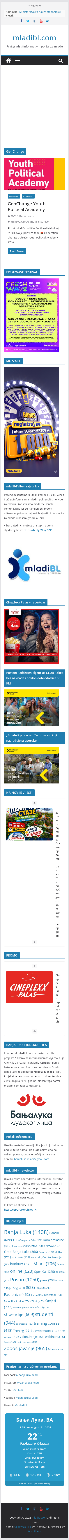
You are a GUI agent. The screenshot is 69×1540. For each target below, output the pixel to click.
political (38, 221)
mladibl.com (34, 37)
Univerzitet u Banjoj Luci (49, 1330)
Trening (22, 1330)
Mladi (44, 1263)
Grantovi (46, 1252)
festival (37, 1246)
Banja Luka (26, 1232)
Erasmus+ (20, 1246)
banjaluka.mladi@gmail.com (31, 1159)
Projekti (43, 1288)
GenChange (27, 221)
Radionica (17, 1294)
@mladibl (19, 1390)
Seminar (20, 1307)
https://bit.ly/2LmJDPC (38, 530)
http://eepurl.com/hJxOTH (20, 1209)
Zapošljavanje (25, 1348)
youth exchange (27, 1342)
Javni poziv (20, 1257)
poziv (48, 1280)
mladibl (30, 216)
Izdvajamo (28, 196)
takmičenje (24, 1323)
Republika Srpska (16, 1301)
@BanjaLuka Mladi (27, 1397)
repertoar (53, 1295)
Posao (24, 1279)
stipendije (19, 1314)
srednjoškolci (38, 1307)
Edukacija (13, 196)
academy (15, 221)
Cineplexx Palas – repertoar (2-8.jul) (58, 998)
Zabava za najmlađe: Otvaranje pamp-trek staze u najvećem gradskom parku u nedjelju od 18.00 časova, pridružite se (58, 893)
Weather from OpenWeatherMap (34, 1483)
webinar (55, 1336)
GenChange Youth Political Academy (27, 206)
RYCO (37, 1301)
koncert (39, 1257)
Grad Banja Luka (21, 1251)
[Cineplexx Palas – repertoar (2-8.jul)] (29, 987)
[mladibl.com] (8, 60)
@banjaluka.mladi (27, 1375)
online (21, 1271)
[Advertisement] (34, 112)
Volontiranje (32, 1337)
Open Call (44, 1272)
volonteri (11, 1337)
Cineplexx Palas (30, 1240)
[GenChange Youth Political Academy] (34, 174)
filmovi (53, 1246)
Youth (46, 221)
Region (37, 1294)
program (22, 1287)
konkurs (21, 1264)
